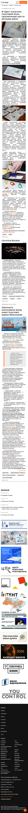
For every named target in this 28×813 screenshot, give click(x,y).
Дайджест (4, 753)
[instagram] (5, 801)
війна (10, 234)
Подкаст (3, 764)
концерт (5, 298)
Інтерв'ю (3, 719)
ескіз (13, 214)
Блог (16, 746)
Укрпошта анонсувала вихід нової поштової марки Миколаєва (12, 311)
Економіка (3, 755)
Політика (17, 764)
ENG (17, 3)
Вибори (17, 749)
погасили (5, 193)
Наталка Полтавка (8, 515)
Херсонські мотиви (8, 501)
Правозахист (4, 766)
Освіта (16, 762)
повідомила (12, 340)
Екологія (17, 753)
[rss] (11, 801)
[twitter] (3, 801)
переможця (12, 212)
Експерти (3, 725)
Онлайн (3, 762)
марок (21, 205)
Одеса (4, 234)
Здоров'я (17, 755)
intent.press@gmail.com (7, 782)
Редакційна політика (6, 791)
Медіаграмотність (6, 759)
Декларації (4, 731)
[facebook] (1, 801)
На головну (5, 5)
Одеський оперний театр (16, 296)
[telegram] (9, 801)
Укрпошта (21, 475)
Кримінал (3, 757)
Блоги (2, 728)
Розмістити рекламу (6, 796)
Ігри (16, 740)
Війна (16, 751)
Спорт (16, 768)
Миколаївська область (18, 472)
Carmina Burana (11, 240)
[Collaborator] (14, 555)
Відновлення (4, 751)
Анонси (5, 490)
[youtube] (7, 801)
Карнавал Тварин (7, 495)
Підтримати (23, 2)
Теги (2, 734)
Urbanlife (3, 740)
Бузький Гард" (11, 426)
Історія (16, 742)
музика (12, 298)
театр (19, 298)
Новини (11, 5)
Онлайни (3, 722)
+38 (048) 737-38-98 (6, 784)
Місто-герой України (9, 475)
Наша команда (5, 789)
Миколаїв (5, 472)
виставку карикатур (8, 226)
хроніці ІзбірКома (8, 232)
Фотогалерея (18, 770)
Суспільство (17, 5)
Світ (2, 768)
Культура (17, 757)
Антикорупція (18, 744)
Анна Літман (22, 470)
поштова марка (7, 477)
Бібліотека (4, 749)
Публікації (3, 713)
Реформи (17, 766)
